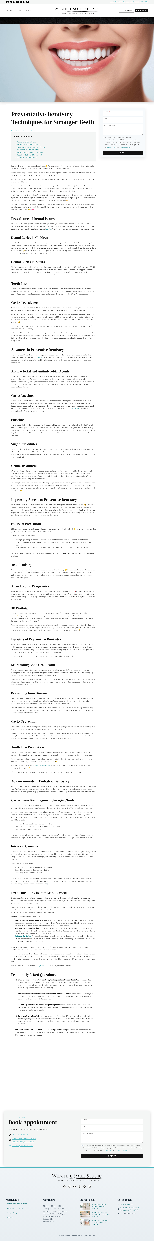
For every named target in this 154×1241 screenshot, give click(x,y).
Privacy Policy (112, 147)
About (20, 10)
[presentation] (85, 1206)
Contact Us (30, 10)
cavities (48, 229)
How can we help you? (110, 125)
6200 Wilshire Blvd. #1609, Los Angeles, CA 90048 (129, 2)
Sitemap (10, 1217)
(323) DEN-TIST (41, 966)
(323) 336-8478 (20, 1134)
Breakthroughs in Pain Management (29, 155)
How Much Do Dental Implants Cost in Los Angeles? (99, 1206)
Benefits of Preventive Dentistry (28, 150)
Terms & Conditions (126, 147)
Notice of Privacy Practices (17, 1204)
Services (10, 10)
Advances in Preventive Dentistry (28, 144)
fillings (39, 357)
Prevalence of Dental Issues (26, 142)
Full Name (107, 111)
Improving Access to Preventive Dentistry (32, 147)
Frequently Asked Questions (27, 157)
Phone (106, 118)
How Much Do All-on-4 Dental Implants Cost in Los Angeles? (101, 1214)
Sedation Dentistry (23, 936)
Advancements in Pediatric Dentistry (30, 152)
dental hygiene (75, 408)
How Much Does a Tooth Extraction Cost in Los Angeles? (100, 1222)
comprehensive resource (41, 765)
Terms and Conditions (15, 1208)
